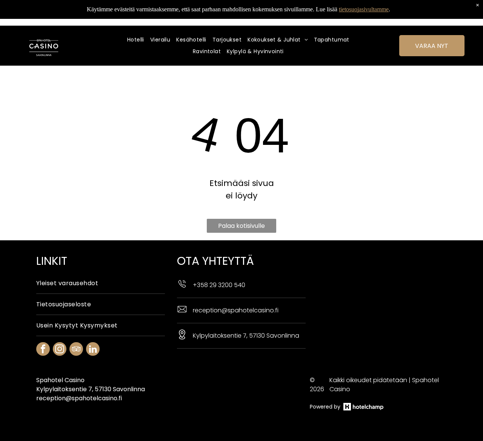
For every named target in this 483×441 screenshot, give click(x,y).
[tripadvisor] (76, 350)
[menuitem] (138, 40)
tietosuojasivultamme (364, 9)
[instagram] (59, 350)
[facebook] (43, 350)
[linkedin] (93, 350)
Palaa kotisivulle (241, 225)
